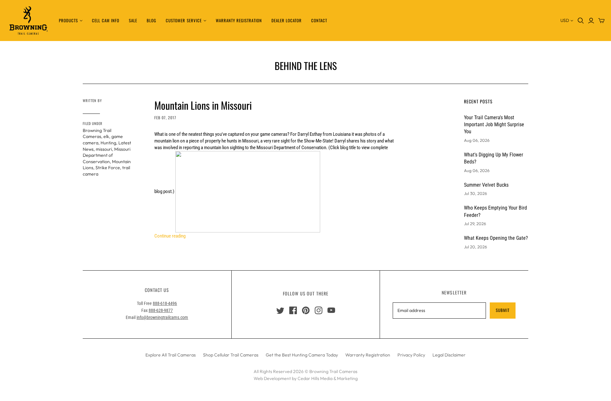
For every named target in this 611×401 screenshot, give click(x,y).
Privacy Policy (411, 355)
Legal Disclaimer (449, 355)
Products (68, 20)
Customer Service (184, 20)
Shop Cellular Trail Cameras (230, 355)
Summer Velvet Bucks (486, 185)
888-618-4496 (165, 303)
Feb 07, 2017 (165, 117)
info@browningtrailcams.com (162, 317)
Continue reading (170, 236)
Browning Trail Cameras (97, 134)
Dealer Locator (286, 20)
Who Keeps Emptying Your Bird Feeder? (495, 211)
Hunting (108, 143)
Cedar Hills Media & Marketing (328, 378)
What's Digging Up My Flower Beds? (493, 158)
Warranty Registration (239, 20)
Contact (319, 20)
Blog (151, 20)
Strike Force (107, 167)
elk (106, 136)
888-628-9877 (161, 310)
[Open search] (581, 20)
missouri (104, 149)
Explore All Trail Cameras (170, 355)
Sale (133, 20)
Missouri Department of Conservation (106, 155)
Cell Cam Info (105, 20)
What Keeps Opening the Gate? (496, 238)
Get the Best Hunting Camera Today (302, 355)
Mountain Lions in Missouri (203, 105)
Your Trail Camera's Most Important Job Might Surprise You (494, 124)
